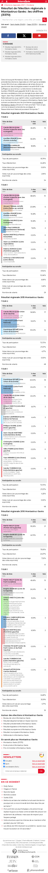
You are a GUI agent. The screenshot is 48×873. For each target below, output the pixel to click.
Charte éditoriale (27, 840)
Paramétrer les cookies (9, 845)
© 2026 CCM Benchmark (24, 847)
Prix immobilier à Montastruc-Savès (17, 748)
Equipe (19, 840)
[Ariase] (12, 870)
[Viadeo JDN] (35, 865)
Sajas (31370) (32, 24)
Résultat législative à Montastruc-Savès (18, 727)
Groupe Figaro (41, 845)
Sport (7, 764)
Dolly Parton (8, 786)
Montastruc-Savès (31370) (13, 742)
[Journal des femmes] (12, 856)
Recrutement (24, 843)
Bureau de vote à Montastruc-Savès (16, 718)
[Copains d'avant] (12, 865)
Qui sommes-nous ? (9, 840)
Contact (42, 840)
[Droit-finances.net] (35, 861)
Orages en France (10, 789)
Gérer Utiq (21, 845)
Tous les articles (10, 843)
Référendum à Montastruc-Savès (16, 735)
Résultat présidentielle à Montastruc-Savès (19, 724)
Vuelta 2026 (8, 798)
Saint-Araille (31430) (17, 24)
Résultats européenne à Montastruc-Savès (19, 729)
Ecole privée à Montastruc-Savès (15, 745)
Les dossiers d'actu (12, 767)
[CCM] (35, 856)
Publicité (36, 840)
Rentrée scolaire (10, 795)
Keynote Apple (9, 792)
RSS (17, 843)
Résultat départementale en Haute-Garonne (20, 721)
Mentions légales (30, 845)
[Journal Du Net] (12, 861)
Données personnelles (36, 843)
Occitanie (30, 5)
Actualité (8, 761)
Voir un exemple (38, 761)
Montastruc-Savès (31, 52)
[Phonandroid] (35, 870)
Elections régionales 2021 (15, 5)
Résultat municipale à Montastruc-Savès (18, 732)
